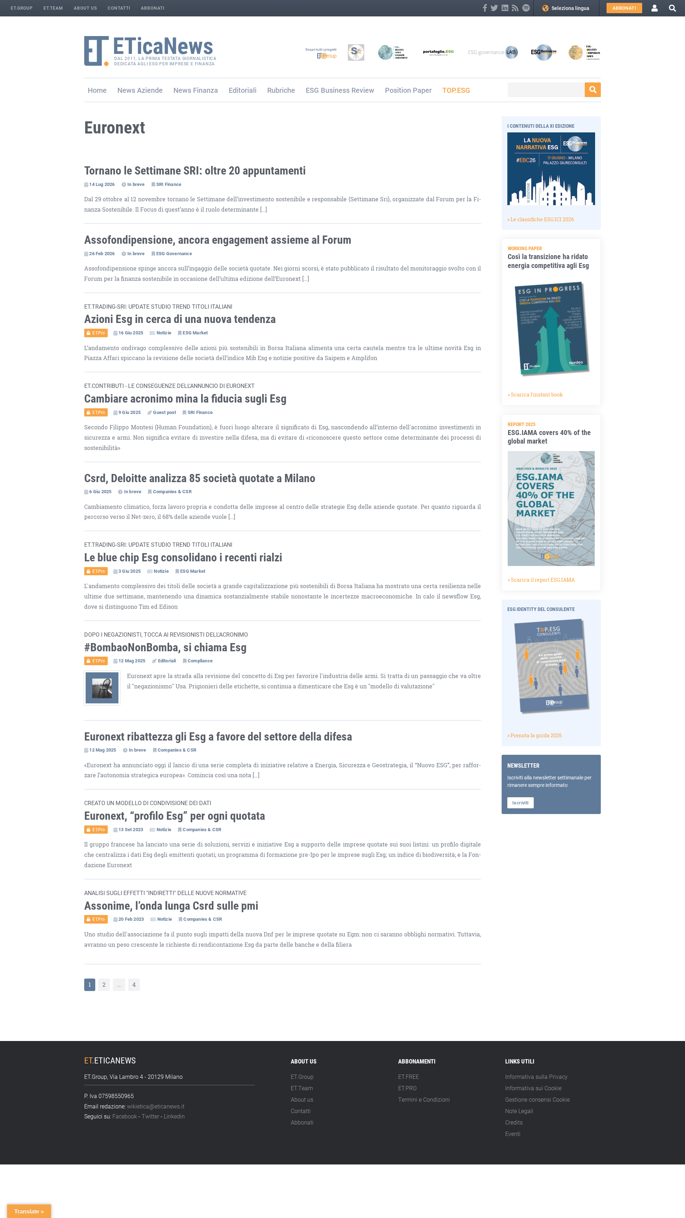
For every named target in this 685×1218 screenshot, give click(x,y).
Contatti (119, 8)
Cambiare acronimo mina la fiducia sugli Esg (185, 398)
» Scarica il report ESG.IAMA (541, 579)
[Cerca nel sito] (672, 8)
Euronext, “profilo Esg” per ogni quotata (174, 815)
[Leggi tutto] (105, 691)
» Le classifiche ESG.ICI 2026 (540, 219)
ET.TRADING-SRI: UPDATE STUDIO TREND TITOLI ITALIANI (158, 306)
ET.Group (22, 8)
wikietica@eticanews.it (155, 1106)
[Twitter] (494, 8)
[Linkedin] (505, 8)
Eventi (513, 1133)
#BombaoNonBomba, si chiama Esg (165, 647)
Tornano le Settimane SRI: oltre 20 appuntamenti (195, 170)
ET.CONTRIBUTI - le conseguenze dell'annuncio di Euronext (169, 385)
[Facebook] (485, 8)
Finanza (205, 90)
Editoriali (243, 90)
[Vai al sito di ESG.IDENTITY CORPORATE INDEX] (584, 52)
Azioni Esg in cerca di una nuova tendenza (180, 318)
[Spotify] (526, 8)
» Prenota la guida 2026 (534, 735)
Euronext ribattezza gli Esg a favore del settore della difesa (218, 736)
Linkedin (174, 1116)
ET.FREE (408, 1076)
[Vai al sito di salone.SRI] (356, 52)
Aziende (150, 90)
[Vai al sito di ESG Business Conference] (544, 52)
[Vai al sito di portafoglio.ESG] (438, 52)
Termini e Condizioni (424, 1099)
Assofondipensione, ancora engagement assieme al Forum (217, 239)
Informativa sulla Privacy (536, 1076)
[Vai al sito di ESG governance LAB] (493, 52)
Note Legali (519, 1111)
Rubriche (281, 90)
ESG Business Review (340, 90)
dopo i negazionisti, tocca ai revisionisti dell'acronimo (166, 634)
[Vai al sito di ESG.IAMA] (393, 52)
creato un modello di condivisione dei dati (147, 803)
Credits (514, 1122)
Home (97, 90)
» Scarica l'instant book (535, 394)
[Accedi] (655, 8)
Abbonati (152, 8)
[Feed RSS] (515, 8)
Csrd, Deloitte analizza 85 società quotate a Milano (199, 477)
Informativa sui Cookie (533, 1088)
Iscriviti (520, 802)
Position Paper (408, 90)
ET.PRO (407, 1088)
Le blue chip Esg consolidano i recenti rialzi (183, 557)
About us (85, 8)
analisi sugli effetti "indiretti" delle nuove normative (165, 892)
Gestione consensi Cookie (537, 1099)
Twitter (150, 1116)
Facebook (124, 1116)
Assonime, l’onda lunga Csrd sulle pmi (171, 905)
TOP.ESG (456, 90)
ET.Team (53, 8)
